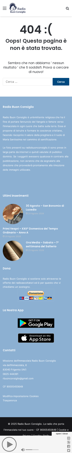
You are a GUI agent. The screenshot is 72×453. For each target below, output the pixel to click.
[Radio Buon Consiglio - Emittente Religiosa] (17, 8)
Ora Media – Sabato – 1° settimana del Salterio (42, 244)
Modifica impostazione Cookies (21, 396)
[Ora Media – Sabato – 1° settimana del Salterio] (13, 251)
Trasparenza (10, 400)
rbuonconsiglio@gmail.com (18, 378)
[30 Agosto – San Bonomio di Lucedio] (13, 214)
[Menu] (4, 9)
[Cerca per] (67, 9)
